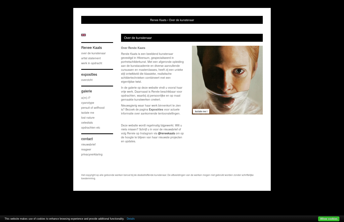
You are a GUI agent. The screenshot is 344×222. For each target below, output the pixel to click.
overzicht (87, 80)
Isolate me (87, 112)
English (83, 35)
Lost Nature (88, 117)
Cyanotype (87, 103)
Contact (87, 138)
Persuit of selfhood (93, 108)
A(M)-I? (85, 98)
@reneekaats (166, 133)
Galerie (86, 90)
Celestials (87, 122)
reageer (86, 149)
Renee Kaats (158, 20)
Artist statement (91, 58)
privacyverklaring (92, 154)
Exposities (89, 74)
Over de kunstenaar (93, 53)
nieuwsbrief (88, 144)
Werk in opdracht (91, 63)
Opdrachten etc (90, 127)
